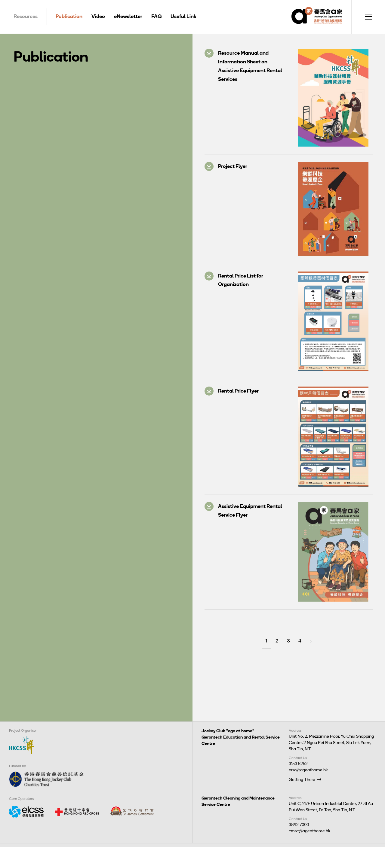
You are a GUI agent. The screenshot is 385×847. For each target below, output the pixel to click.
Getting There (302, 779)
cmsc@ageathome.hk (309, 830)
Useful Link (183, 16)
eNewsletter (128, 16)
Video (98, 16)
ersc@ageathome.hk (308, 770)
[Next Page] (311, 641)
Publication (69, 16)
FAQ (156, 16)
